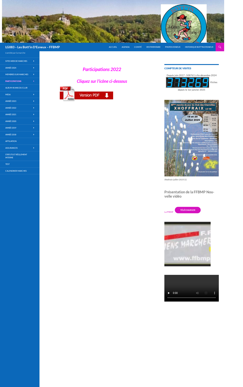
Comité (138, 47)
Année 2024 (10, 68)
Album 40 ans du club (16, 88)
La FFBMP (168, 212)
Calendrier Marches (16, 171)
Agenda (126, 47)
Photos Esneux (172, 47)
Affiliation (11, 141)
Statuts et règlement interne (16, 156)
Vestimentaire (153, 47)
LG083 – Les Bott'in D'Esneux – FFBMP (32, 47)
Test (7, 164)
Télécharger (187, 210)
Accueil (113, 47)
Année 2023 (10, 101)
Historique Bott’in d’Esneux (199, 47)
